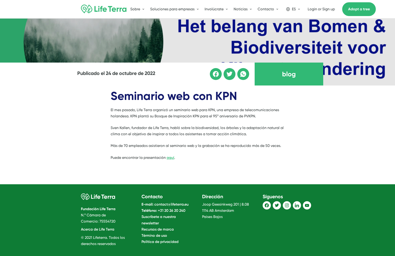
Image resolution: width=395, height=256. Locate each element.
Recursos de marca (157, 229)
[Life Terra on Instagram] (287, 205)
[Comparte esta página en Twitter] (226, 71)
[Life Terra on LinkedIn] (297, 205)
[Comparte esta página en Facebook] (212, 71)
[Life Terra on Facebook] (267, 205)
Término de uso (154, 235)
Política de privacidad (160, 241)
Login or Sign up (321, 9)
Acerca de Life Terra (97, 229)
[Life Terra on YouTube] (307, 205)
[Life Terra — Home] (104, 9)
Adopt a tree (359, 9)
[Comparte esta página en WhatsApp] (240, 71)
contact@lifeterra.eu (171, 204)
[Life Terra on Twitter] (277, 205)
